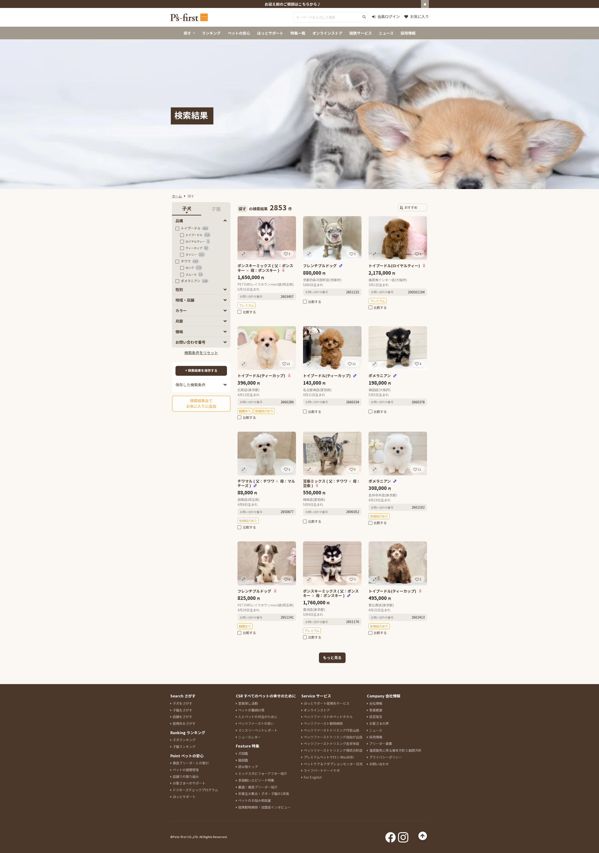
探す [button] (187, 33)
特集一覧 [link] (297, 33)
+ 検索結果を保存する (201, 370)
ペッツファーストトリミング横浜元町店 (333, 750)
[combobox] (330, 17)
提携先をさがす (184, 723)
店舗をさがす (182, 716)
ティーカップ (197, 248)
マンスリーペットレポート (258, 730)
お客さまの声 (379, 723)
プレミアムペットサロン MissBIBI (329, 757)
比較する (249, 312)
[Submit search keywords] (364, 17)
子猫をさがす (182, 710)
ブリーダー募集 (380, 743)
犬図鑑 (243, 753)
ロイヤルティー (197, 241)
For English (313, 777)
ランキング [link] (211, 33)
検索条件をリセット (201, 352)
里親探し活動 (248, 703)
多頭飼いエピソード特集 (256, 780)
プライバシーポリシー (385, 757)
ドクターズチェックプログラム (195, 789)
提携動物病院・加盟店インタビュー (264, 807)
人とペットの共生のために (258, 716)
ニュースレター (249, 737)
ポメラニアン (194, 280)
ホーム (177, 196)
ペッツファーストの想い (256, 723)
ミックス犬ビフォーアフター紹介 (262, 773)
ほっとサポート (184, 796)
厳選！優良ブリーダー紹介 (258, 787)
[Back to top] (423, 836)
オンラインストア (317, 710)
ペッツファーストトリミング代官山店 (331, 730)
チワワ (189, 261)
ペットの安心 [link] (239, 33)
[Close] (425, 4)
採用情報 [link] (408, 33)
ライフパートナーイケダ (322, 770)
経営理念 (375, 716)
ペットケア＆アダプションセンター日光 (333, 764)
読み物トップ (248, 766)
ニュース (375, 730)
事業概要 (375, 710)
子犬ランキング (184, 739)
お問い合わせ (379, 764)
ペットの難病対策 (251, 710)
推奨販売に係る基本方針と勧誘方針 (395, 750)
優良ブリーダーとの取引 (191, 763)
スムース (194, 274)
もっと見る (332, 657)
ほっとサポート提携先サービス (327, 703)
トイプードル (194, 228)
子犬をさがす (182, 703)
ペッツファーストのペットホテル (328, 716)
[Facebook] (390, 836)
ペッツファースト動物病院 (323, 723)
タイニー (195, 254)
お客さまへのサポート (189, 783)
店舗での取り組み (186, 776)
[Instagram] (403, 836)
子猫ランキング (184, 746)
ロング (193, 268)
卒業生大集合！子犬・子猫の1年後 (263, 793)
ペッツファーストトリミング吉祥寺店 (331, 743)
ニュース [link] (386, 33)
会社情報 (375, 703)
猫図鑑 (243, 760)
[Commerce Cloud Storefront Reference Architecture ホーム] (189, 17)
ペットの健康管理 (186, 769)
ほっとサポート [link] (270, 33)
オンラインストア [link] (327, 33)
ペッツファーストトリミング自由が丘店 (333, 737)
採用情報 (375, 737)
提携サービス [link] (360, 33)
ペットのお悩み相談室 (254, 800)
